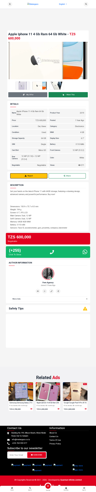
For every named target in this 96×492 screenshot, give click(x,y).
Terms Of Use (55, 440)
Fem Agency (48, 282)
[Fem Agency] (58, 291)
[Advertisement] (49, 24)
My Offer (30, 95)
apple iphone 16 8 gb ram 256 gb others (52, 403)
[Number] (51, 291)
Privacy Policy (55, 443)
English (62, 4)
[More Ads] (38, 291)
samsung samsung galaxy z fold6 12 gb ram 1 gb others (30, 403)
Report (30, 176)
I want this (70, 95)
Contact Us (53, 436)
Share (68, 176)
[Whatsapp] (44, 291)
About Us (53, 432)
